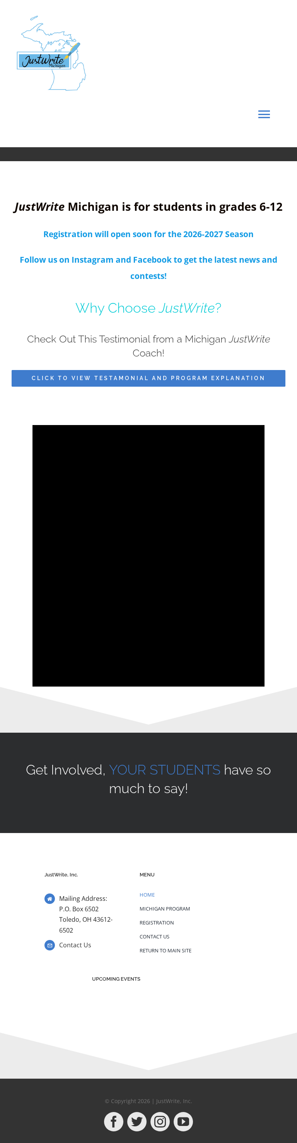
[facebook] (113, 1121)
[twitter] (137, 1121)
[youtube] (183, 1121)
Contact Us (75, 945)
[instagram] (160, 1121)
